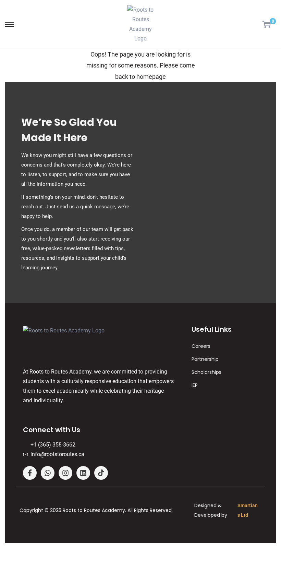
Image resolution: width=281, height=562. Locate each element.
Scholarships (206, 372)
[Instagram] (65, 473)
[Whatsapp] (47, 473)
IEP (195, 385)
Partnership (205, 359)
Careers (201, 346)
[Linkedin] (83, 473)
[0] (266, 24)
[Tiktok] (101, 473)
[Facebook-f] (30, 473)
